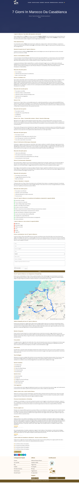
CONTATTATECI (61, 2)
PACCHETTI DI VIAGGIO (35, 2)
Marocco (26, 43)
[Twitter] (34, 478)
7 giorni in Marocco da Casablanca (39, 12)
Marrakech (44, 36)
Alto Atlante (55, 37)
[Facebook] (32, 478)
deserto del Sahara (42, 37)
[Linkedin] (38, 478)
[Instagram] (36, 478)
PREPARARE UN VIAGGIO (54, 2)
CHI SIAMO (29, 2)
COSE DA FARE (47, 2)
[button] (15, 455)
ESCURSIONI (42, 2)
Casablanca (40, 36)
